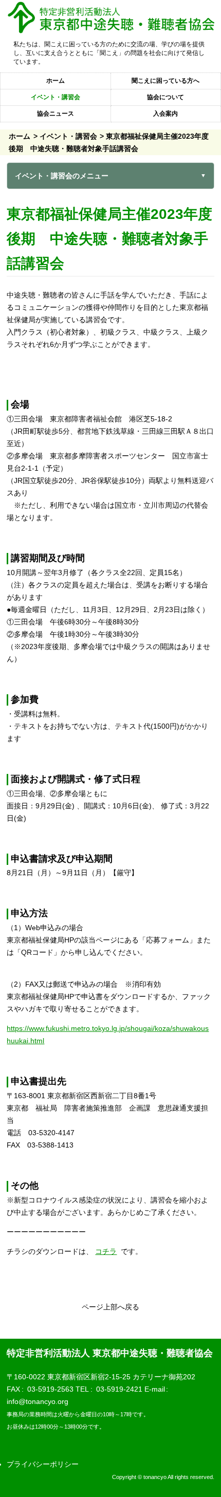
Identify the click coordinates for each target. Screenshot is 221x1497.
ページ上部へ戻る (110, 1307)
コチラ (106, 1251)
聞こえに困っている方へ (165, 80)
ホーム (55, 80)
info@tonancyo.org (37, 1401)
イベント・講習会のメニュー (61, 176)
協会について (165, 97)
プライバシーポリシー (43, 1464)
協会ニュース (55, 113)
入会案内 (165, 113)
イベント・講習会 (55, 97)
